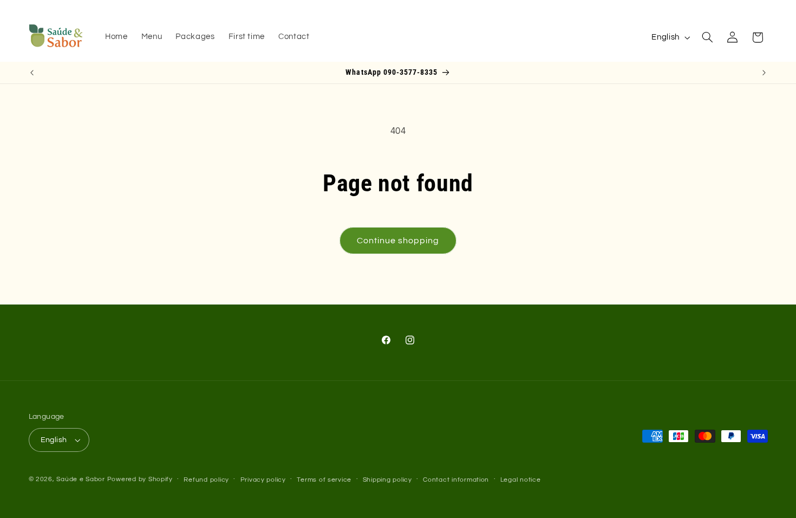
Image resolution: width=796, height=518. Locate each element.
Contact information (456, 480)
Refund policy (206, 480)
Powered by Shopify (140, 479)
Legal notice (520, 480)
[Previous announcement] (32, 72)
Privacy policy (263, 480)
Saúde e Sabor (80, 479)
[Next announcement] (764, 72)
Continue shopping (398, 240)
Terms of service (324, 480)
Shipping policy (387, 480)
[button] (707, 37)
